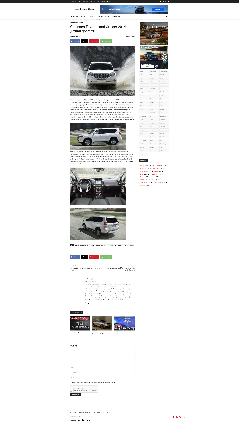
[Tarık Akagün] (77, 290)
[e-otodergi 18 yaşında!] (80, 323)
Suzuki (152, 147)
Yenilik (80, 22)
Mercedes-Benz (164, 123)
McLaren (152, 123)
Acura (141, 71)
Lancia (151, 116)
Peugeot (162, 133)
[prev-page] (71, 338)
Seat (161, 140)
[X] (166, 1)
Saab (151, 140)
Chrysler (142, 85)
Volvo (141, 154)
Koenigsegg (153, 112)
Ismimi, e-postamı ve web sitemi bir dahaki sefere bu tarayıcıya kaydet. (93, 382)
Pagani (152, 133)
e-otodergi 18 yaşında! (75, 332)
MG (141, 126)
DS (151, 92)
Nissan (151, 130)
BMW (141, 78)
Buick (161, 78)
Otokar (141, 133)
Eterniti (162, 92)
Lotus (151, 119)
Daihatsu (152, 88)
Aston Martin (163, 71)
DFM (161, 88)
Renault (162, 137)
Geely (161, 99)
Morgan (142, 130)
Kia (141, 112)
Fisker (161, 95)
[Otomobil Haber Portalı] (85, 9)
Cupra (161, 85)
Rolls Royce (143, 140)
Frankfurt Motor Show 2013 (81, 245)
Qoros (151, 137)
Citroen (152, 85)
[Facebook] (160, 1)
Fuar (77, 20)
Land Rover (163, 116)
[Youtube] (168, 1)
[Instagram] (163, 1)
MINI (151, 126)
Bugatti (152, 78)
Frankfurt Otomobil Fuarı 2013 (97, 245)
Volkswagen (163, 150)
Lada (161, 112)
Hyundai (142, 105)
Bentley (162, 74)
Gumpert (152, 102)
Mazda (141, 123)
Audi (141, 74)
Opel (161, 130)
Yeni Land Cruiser (74, 248)
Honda (161, 102)
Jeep (151, 109)
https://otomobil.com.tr (90, 281)
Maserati (162, 119)
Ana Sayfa (72, 20)
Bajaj (151, 74)
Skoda (141, 144)
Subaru (142, 147)
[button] (167, 16)
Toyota (132, 245)
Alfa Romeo (153, 71)
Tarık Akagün (74, 36)
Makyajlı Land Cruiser (123, 245)
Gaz (151, 99)
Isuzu (151, 105)
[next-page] (74, 338)
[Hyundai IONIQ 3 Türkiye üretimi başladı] (124, 323)
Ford (141, 99)
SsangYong (163, 144)
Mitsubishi (162, 126)
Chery (151, 81)
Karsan (162, 109)
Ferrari (141, 95)
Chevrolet (162, 81)
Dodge (141, 92)
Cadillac (142, 81)
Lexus (141, 119)
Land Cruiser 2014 (111, 245)
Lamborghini (143, 116)
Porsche (142, 137)
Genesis (142, 102)
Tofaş (141, 150)
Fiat (151, 95)
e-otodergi (72, 329)
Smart (151, 144)
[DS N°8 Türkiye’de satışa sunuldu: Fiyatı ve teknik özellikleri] (102, 323)
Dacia (141, 88)
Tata (161, 147)
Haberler (76, 22)
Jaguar (141, 109)
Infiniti (161, 105)
